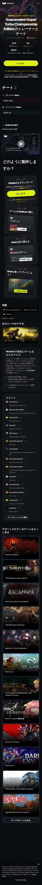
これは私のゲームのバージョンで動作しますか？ (21, 386)
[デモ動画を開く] (21, 143)
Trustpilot (31, 370)
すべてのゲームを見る (21, 820)
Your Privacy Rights (20, 880)
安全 (13, 50)
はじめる (20, 63)
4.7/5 (14, 43)
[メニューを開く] (38, 3)
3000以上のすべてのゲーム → (21, 16)
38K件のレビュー (14, 46)
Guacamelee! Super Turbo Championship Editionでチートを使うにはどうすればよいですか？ (21, 379)
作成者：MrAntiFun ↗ (28, 53)
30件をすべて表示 (7, 318)
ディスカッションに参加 (17, 517)
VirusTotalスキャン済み (13, 53)
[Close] (38, 864)
